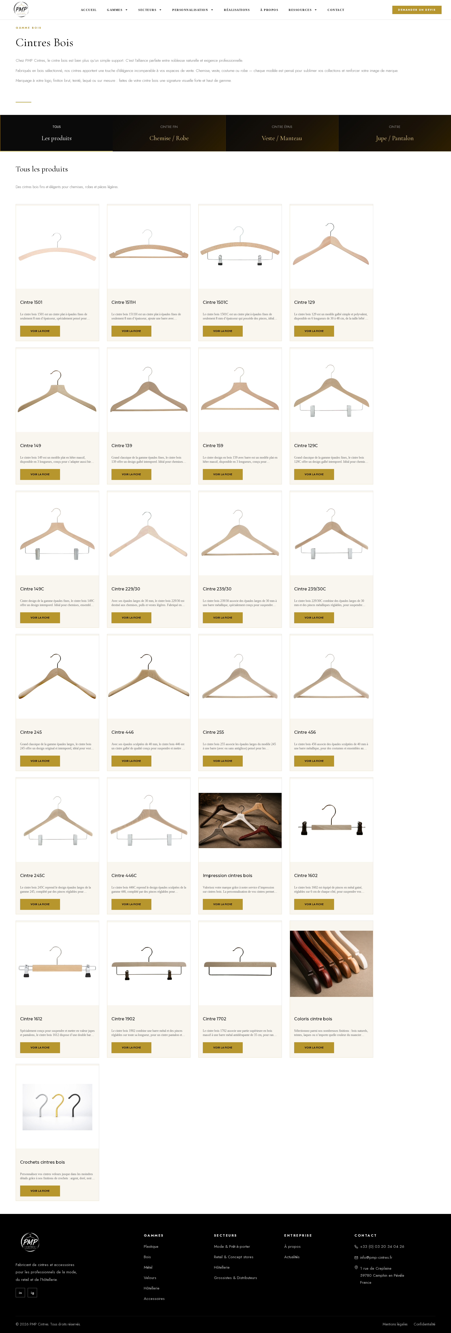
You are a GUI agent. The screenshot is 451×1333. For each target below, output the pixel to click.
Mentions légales (395, 1324)
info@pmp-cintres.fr (376, 1257)
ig (32, 1292)
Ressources (300, 9)
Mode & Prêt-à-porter (232, 1246)
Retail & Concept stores (233, 1257)
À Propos (269, 9)
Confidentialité (424, 1324)
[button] (56, 133)
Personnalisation (190, 9)
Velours (150, 1278)
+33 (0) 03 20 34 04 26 (382, 1246)
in (20, 1292)
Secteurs (147, 9)
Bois (147, 1257)
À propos (292, 1246)
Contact (336, 9)
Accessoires (154, 1298)
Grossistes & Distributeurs (235, 1278)
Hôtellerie (151, 1288)
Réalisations (237, 9)
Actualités (292, 1257)
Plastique (151, 1246)
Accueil (89, 9)
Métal (148, 1267)
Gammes (114, 9)
